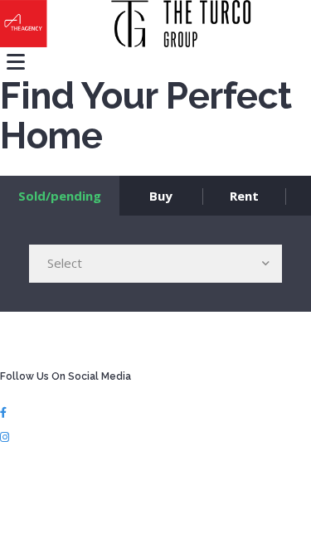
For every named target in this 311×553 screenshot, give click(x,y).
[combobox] (155, 264)
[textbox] (155, 262)
